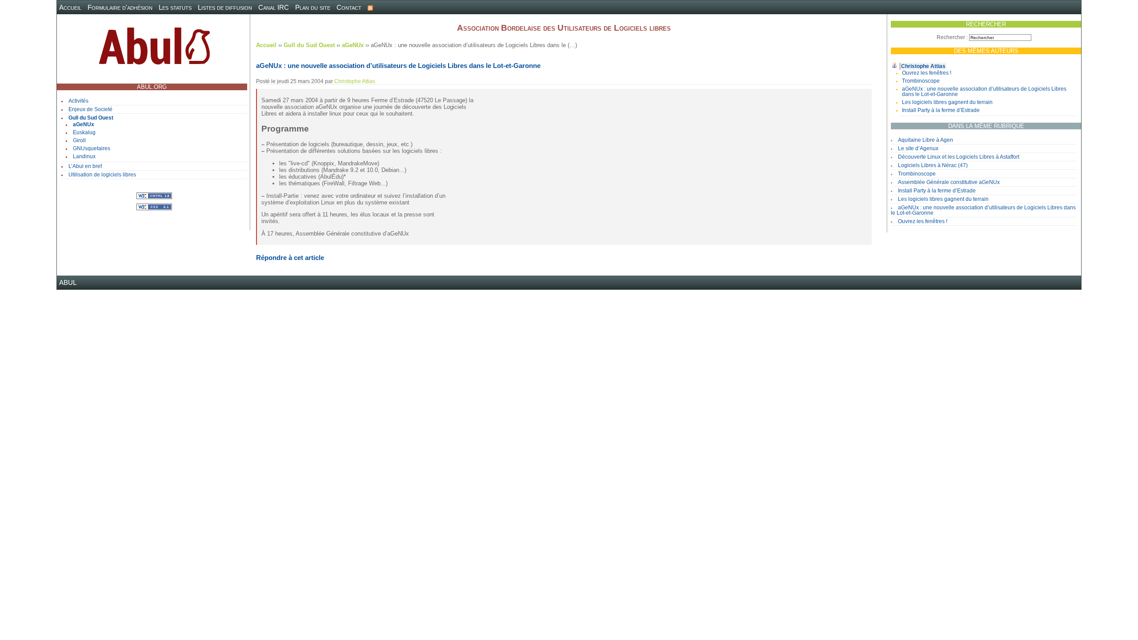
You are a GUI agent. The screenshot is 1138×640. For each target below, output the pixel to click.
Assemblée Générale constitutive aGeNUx (949, 182)
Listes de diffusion (225, 7)
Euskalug (84, 132)
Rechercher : (952, 37)
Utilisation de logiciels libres (102, 174)
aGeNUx (83, 124)
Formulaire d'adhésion (120, 7)
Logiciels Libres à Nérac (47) (933, 165)
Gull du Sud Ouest (90, 117)
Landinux (84, 156)
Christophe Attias (923, 66)
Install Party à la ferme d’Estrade (941, 110)
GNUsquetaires (91, 148)
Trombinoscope (921, 81)
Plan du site (312, 7)
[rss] (370, 7)
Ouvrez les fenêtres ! (926, 73)
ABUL (67, 282)
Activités (78, 101)
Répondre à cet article (290, 257)
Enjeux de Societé (90, 109)
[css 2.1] (154, 206)
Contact (349, 7)
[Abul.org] (154, 49)
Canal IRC (273, 7)
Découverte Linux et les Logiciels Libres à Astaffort (958, 157)
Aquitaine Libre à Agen (925, 140)
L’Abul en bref (85, 166)
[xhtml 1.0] (154, 195)
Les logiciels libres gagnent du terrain (947, 102)
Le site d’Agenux (918, 148)
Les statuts (175, 7)
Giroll (79, 140)
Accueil (70, 7)
